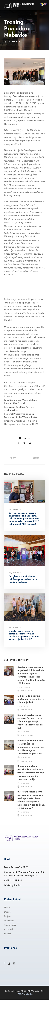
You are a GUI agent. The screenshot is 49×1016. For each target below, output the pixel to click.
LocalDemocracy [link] (12, 400)
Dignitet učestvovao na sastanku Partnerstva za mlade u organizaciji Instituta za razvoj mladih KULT (24, 635)
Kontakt (7, 933)
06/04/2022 (14, 41)
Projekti (7, 916)
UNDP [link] (35, 424)
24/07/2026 (15, 627)
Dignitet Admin (27, 691)
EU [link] (15, 382)
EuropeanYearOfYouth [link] (14, 403)
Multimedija (9, 920)
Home (7, 907)
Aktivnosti (8, 929)
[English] (45, 3)
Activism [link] (30, 406)
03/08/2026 (15, 509)
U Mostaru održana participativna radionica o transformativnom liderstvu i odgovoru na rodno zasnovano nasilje (30, 773)
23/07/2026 (25, 783)
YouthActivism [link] (11, 410)
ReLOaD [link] (8, 382)
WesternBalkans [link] (29, 400)
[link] (21, 415)
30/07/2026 (15, 573)
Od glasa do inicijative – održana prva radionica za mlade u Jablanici (23, 579)
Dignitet (7, 911)
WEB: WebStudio (25, 994)
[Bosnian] (41, 3)
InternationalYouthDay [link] (14, 406)
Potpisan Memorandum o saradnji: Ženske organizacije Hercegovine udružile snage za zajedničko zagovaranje (30, 747)
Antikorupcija (10, 925)
